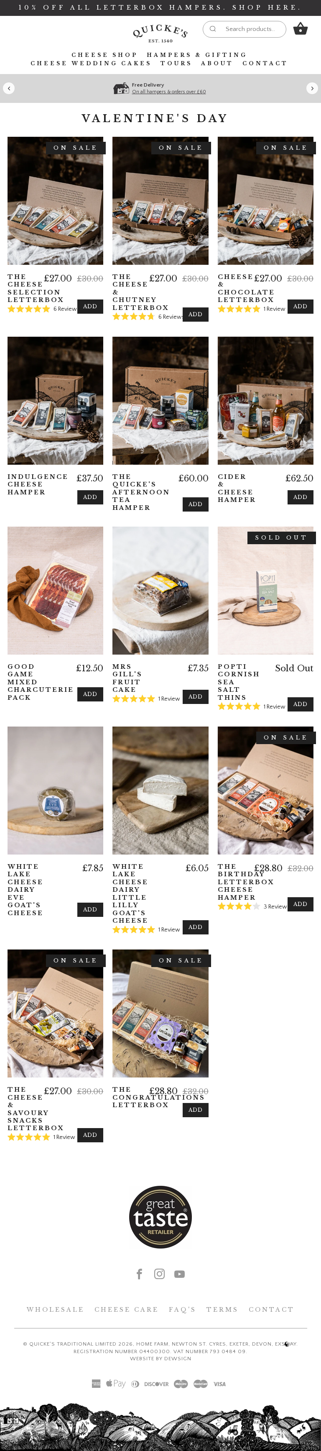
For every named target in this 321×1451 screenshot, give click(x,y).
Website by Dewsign (160, 1358)
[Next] (312, 88)
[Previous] (9, 88)
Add (90, 306)
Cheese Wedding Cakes (91, 63)
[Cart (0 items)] (300, 29)
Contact (265, 63)
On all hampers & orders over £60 (169, 92)
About (217, 63)
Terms (222, 1309)
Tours (176, 63)
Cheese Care (126, 1309)
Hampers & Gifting (197, 55)
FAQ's (182, 1309)
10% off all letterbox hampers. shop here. (160, 7)
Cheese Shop (104, 55)
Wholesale (55, 1309)
